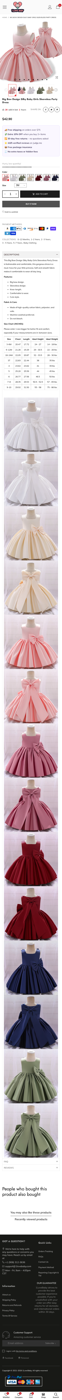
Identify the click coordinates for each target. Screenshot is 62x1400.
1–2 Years (35, 239)
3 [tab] (24, 79)
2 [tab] (19, 79)
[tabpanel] (31, 52)
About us (6, 1294)
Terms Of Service (9, 1315)
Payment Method (46, 1267)
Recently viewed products (31, 1219)
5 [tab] (33, 79)
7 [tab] (42, 79)
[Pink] (5, 177)
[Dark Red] (38, 177)
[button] (6, 90)
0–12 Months (23, 239)
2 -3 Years (45, 239)
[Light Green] (22, 177)
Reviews (9, 1167)
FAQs (40, 1256)
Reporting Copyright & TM (48, 1274)
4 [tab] (28, 79)
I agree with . (21, 1351)
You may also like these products (31, 1212)
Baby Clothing (29, 243)
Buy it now (31, 204)
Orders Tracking (45, 1251)
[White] (14, 177)
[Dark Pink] (47, 177)
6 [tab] (37, 79)
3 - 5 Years (7, 243)
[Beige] (30, 177)
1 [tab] (15, 79)
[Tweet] (51, 109)
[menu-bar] (5, 7)
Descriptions (11, 254)
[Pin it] (57, 109)
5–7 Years (17, 243)
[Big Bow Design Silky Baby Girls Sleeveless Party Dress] (31, 52)
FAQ (6, 1161)
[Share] (45, 109)
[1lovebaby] (17, 7)
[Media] (57, 77)
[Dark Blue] (55, 177)
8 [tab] (46, 79)
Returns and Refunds (12, 1305)
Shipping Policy (9, 1300)
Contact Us (43, 1262)
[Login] (50, 7)
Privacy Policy (8, 1310)
